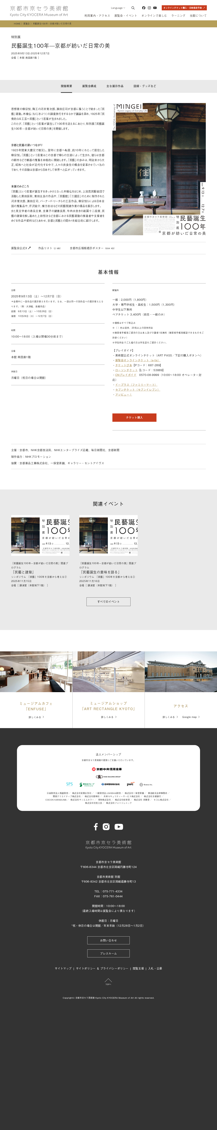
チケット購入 (134, 417)
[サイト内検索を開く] (133, 8)
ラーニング (178, 15)
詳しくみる (35, 717)
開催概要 (66, 86)
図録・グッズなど (145, 86)
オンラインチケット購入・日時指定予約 (182, 7)
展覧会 (26, 23)
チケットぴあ (123, 365)
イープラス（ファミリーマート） (136, 385)
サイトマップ (63, 968)
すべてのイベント (108, 601)
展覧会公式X (19, 248)
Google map (189, 717)
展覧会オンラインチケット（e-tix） (138, 360)
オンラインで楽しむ (154, 15)
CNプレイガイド (125, 375)
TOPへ (108, 984)
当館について (198, 15)
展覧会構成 (89, 86)
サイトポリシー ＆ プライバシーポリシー (102, 968)
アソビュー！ (123, 394)
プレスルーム (108, 953)
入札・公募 (155, 968)
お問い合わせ (108, 940)
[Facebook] (144, 8)
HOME (17, 23)
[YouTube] (155, 8)
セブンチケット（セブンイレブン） (137, 389)
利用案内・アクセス (97, 15)
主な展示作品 (114, 86)
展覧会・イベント (125, 15)
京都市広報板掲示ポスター (93, 248)
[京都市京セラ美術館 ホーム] (39, 11)
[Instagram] (149, 8)
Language (117, 8)
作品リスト (50, 248)
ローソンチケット (126, 370)
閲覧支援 (138, 968)
